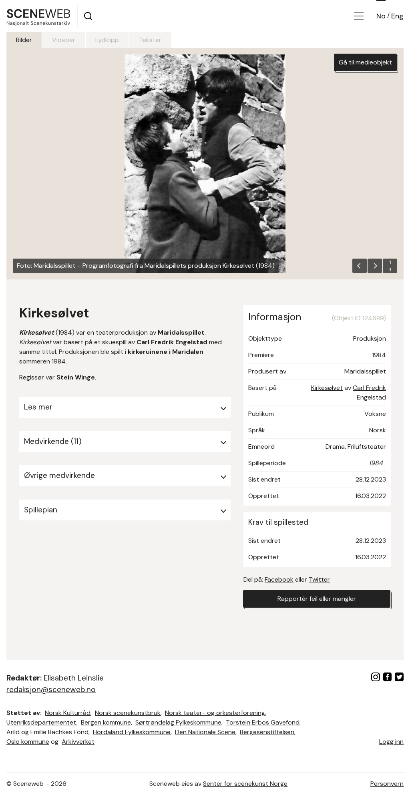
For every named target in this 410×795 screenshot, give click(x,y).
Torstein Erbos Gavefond (262, 722)
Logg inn (391, 741)
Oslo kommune (27, 741)
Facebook (279, 579)
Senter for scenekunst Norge (245, 783)
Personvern (387, 783)
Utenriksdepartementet (41, 722)
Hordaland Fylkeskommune (132, 732)
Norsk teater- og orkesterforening (215, 713)
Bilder (24, 40)
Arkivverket (78, 741)
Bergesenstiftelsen (267, 732)
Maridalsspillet (365, 371)
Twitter (319, 579)
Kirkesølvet (327, 387)
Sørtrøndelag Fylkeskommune (178, 722)
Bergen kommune (106, 722)
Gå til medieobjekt (365, 62)
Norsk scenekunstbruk (128, 713)
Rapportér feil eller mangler (316, 598)
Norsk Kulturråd (67, 713)
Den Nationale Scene (205, 732)
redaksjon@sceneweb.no (51, 690)
